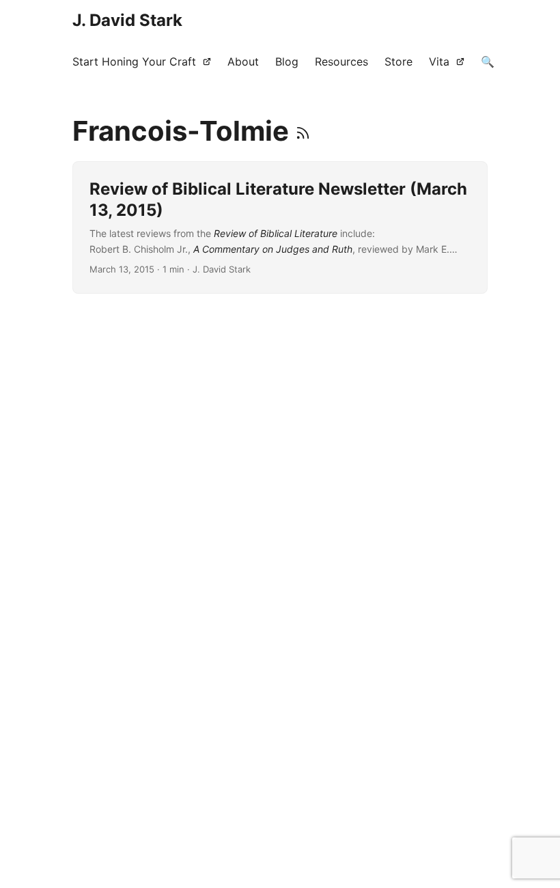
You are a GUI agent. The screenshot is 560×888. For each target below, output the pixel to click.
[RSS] (303, 131)
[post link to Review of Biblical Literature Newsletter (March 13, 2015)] (280, 227)
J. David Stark (127, 20)
